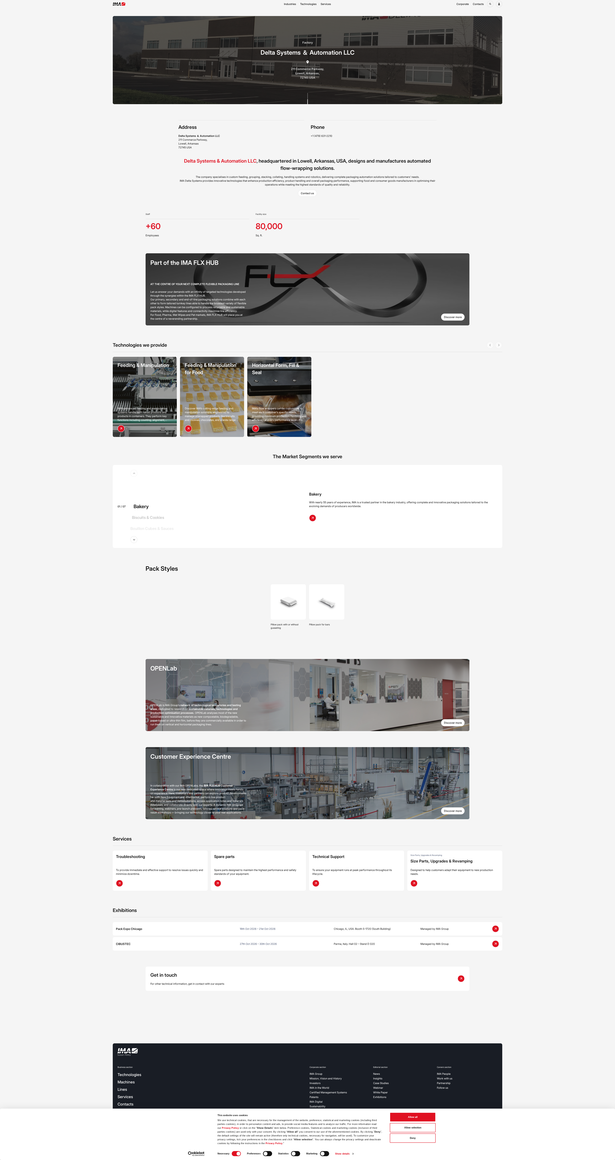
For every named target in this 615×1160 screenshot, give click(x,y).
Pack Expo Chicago (129, 929)
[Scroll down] (307, 98)
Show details (342, 1153)
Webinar (378, 1087)
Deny (413, 1138)
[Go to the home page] (119, 4)
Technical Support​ (328, 856)
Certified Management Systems (328, 1092)
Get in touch (163, 975)
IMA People (444, 1073)
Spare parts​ (224, 856)
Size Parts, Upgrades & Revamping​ (441, 861)
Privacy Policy (230, 1128)
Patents (314, 1097)
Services (326, 4)
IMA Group (316, 1073)
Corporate (462, 4)
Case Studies (381, 1083)
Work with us (444, 1078)
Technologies (308, 4)
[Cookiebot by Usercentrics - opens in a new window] (196, 1153)
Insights (377, 1078)
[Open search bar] (490, 4)
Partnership (444, 1083)
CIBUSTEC (123, 944)
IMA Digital (316, 1101)
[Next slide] (133, 539)
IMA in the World (319, 1087)
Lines (122, 1089)
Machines (126, 1082)
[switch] (267, 1153)
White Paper (380, 1092)
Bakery (315, 494)
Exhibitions (379, 1097)
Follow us (442, 1087)
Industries (290, 4)
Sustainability (317, 1106)
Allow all (413, 1117)
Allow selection (412, 1127)
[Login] (499, 4)
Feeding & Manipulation (143, 365)
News (376, 1073)
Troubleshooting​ (130, 856)
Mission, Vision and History (326, 1078)
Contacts (478, 4)
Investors (315, 1083)
